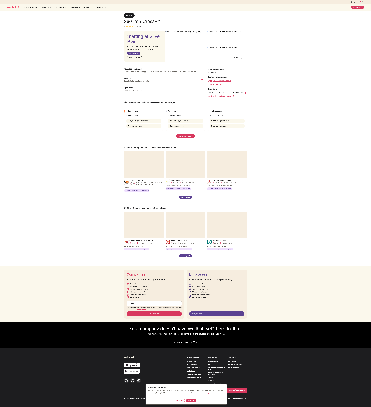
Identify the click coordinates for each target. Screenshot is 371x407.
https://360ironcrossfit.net (220, 81)
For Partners (87, 7)
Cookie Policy (204, 393)
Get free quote (154, 314)
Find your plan (196, 314)
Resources (100, 7)
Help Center (232, 361)
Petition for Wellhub (235, 364)
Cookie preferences (239, 398)
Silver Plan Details (134, 57)
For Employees (75, 7)
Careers (210, 377)
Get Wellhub (356, 7)
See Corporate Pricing (194, 377)
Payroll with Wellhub (193, 367)
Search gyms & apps (30, 7)
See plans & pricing (186, 136)
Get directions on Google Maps (219, 96)
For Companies (61, 7)
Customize (179, 400)
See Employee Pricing (194, 374)
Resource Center (213, 361)
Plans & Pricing (46, 7)
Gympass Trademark (214, 384)
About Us (211, 381)
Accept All (191, 400)
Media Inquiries (233, 367)
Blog (209, 364)
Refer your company (184, 342)
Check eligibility (134, 53)
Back (130, 15)
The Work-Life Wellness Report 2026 (215, 373)
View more (239, 58)
